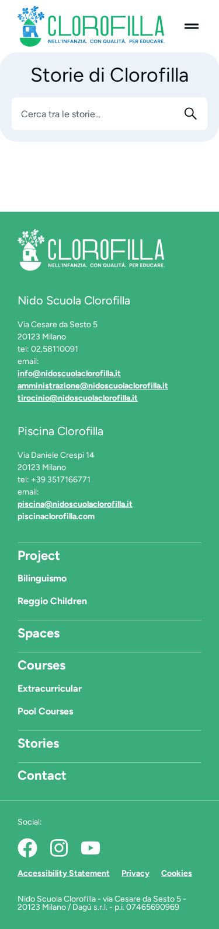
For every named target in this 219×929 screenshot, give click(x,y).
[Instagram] (59, 848)
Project (39, 555)
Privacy (135, 873)
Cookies (176, 873)
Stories (38, 743)
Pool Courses (45, 711)
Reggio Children (52, 601)
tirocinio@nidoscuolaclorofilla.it (78, 398)
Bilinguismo (42, 578)
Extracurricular (50, 688)
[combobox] (95, 113)
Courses (41, 665)
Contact (42, 775)
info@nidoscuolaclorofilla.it (69, 373)
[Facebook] (27, 848)
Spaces (39, 633)
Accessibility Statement (64, 873)
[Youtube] (90, 848)
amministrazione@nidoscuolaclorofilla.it (93, 386)
